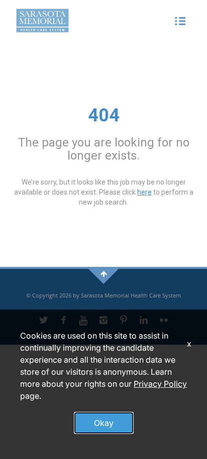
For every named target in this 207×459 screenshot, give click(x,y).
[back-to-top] (103, 273)
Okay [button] (104, 423)
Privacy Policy (160, 384)
